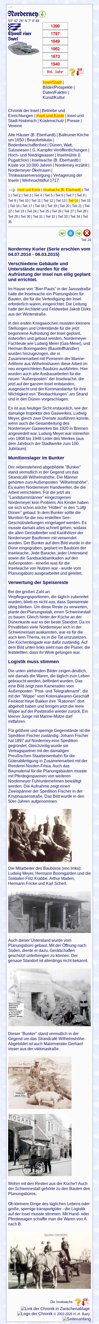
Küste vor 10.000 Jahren (30, 165)
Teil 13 (60, 201)
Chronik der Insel (23, 110)
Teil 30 (25, 216)
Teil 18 (39, 206)
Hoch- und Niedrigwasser (31, 155)
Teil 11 (36, 201)
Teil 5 (49, 195)
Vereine (15, 126)
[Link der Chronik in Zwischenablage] (55, 1308)
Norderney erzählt (71, 165)
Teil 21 (77, 206)
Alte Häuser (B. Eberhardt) (32, 135)
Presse (73, 121)
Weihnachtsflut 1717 (40, 180)
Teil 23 (19, 211)
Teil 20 (64, 206)
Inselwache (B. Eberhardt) (55, 160)
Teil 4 (38, 195)
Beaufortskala (39, 140)
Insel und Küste (50, 116)
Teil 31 (38, 216)
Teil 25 (44, 211)
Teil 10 (23, 201)
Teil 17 (27, 206)
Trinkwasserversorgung (29, 175)
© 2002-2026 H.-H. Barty (72, 1314)
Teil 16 (15, 206)
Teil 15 (85, 201)
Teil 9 (12, 201)
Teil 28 (81, 211)
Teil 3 (27, 195)
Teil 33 (63, 216)
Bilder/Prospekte (58, 87)
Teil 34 (75, 216)
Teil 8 (81, 195)
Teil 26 (56, 211)
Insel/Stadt (52, 82)
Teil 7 (70, 195)
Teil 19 (52, 206)
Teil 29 (13, 216)
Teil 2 (17, 195)
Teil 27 (69, 211)
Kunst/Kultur (54, 97)
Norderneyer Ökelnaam (29, 170)
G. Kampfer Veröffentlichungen (59, 150)
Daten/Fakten (55, 92)
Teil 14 (73, 201)
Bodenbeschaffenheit (27, 145)
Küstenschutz (52, 121)
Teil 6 (59, 195)
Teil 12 (48, 201)
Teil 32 (50, 216)
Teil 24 (32, 211)
